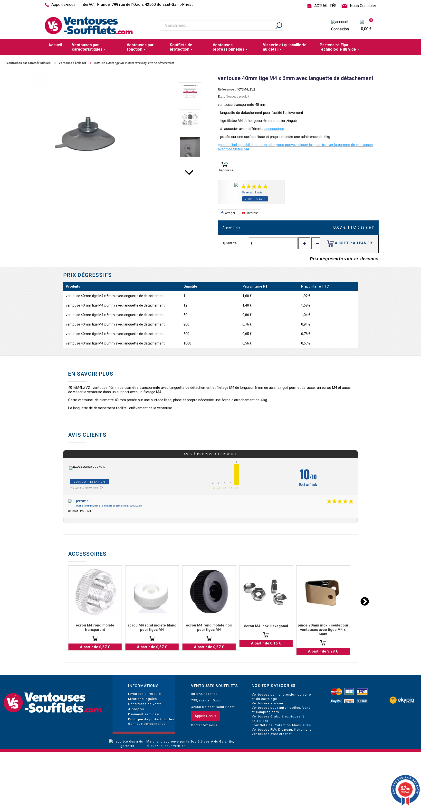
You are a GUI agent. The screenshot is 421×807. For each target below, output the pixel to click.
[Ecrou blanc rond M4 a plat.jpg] (152, 592)
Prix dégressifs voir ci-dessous (344, 258)
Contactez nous (204, 725)
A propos (136, 709)
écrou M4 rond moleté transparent (95, 627)
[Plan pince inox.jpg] (323, 592)
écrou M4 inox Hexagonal (266, 626)
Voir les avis (255, 199)
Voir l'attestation (89, 481)
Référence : (227, 89)
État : (221, 96)
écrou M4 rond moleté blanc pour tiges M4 (151, 627)
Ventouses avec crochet (272, 734)
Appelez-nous (63, 4)
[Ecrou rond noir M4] (209, 592)
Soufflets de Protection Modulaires (281, 725)
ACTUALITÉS (325, 6)
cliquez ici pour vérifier (165, 746)
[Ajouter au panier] (95, 638)
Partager (229, 213)
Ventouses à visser (268, 703)
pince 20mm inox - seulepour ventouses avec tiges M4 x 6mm (323, 629)
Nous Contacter (363, 6)
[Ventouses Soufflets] (53, 702)
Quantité (230, 243)
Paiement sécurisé (143, 714)
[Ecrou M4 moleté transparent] (95, 592)
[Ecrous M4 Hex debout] (266, 592)
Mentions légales (142, 699)
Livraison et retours (144, 694)
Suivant (190, 176)
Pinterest (251, 213)
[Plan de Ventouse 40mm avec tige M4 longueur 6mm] (190, 93)
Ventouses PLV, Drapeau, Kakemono (282, 729)
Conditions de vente (145, 704)
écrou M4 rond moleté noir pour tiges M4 (209, 627)
